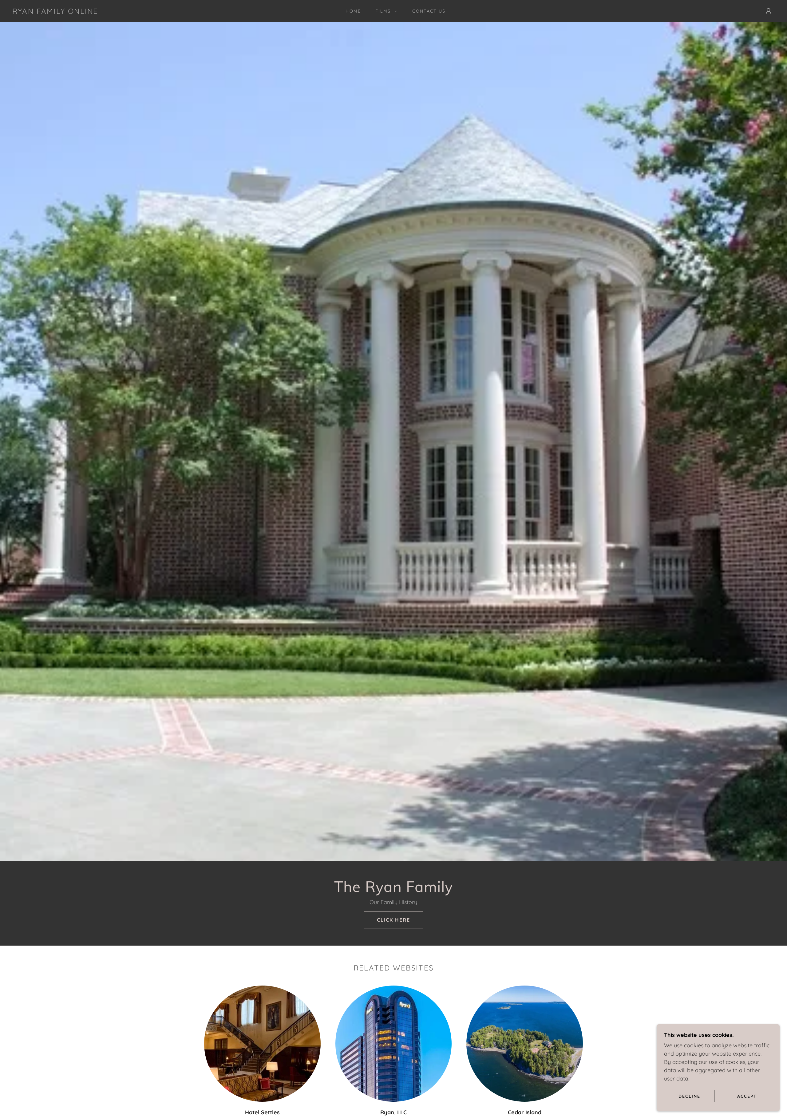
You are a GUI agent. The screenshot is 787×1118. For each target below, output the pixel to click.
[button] (384, 11)
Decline (689, 1096)
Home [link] (353, 11)
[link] (55, 11)
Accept (747, 1096)
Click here (393, 920)
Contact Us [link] (428, 11)
